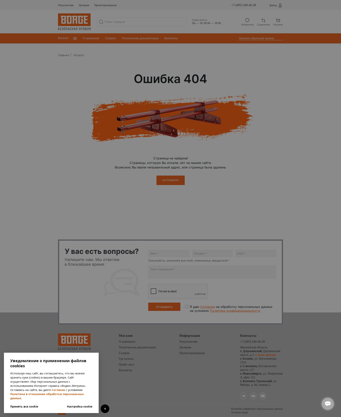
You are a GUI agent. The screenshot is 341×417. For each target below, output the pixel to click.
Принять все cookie (24, 406)
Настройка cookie (79, 406)
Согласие (58, 390)
